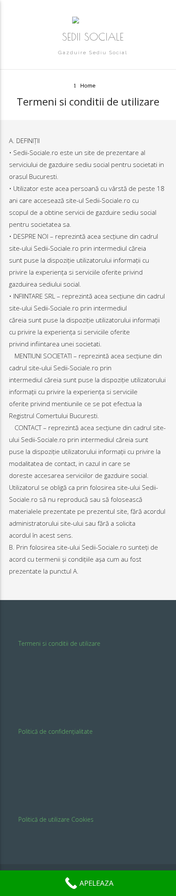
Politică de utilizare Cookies (56, 819)
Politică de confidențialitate (55, 731)
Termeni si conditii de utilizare (59, 643)
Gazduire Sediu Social (92, 53)
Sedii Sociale (92, 37)
